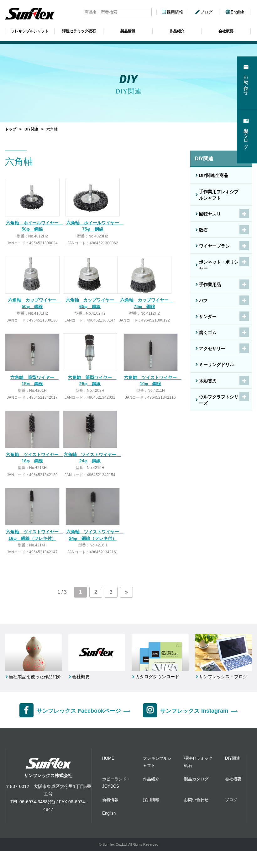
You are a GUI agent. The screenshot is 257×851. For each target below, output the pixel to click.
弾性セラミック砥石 (79, 31)
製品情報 (127, 31)
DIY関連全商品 (213, 175)
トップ (10, 129)
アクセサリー (212, 348)
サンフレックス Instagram (194, 711)
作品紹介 (177, 31)
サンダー (208, 316)
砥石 (203, 229)
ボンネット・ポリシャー (219, 265)
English (234, 12)
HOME (108, 758)
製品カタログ (196, 779)
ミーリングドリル (216, 364)
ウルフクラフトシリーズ (219, 400)
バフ (203, 300)
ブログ (203, 12)
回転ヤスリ (210, 213)
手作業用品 (210, 284)
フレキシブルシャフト (30, 31)
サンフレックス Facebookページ (79, 711)
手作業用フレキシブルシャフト (219, 194)
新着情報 (110, 799)
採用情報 (172, 12)
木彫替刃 (208, 380)
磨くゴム (208, 332)
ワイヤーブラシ (214, 245)
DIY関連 (31, 129)
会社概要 (225, 31)
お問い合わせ (196, 799)
